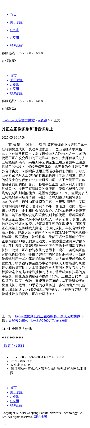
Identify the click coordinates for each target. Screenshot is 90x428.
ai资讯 (42, 120)
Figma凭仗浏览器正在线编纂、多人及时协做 (47, 316)
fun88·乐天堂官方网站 (19, 120)
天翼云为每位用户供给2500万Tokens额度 (38, 320)
